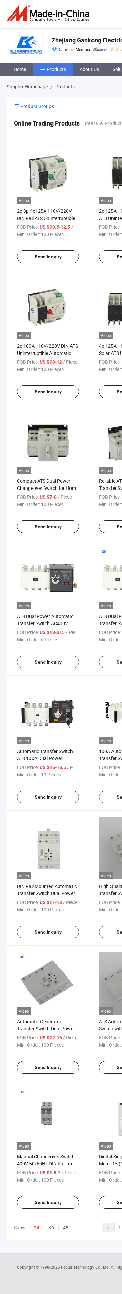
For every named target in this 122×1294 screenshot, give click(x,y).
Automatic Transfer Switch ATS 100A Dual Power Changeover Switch (45, 758)
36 (51, 1227)
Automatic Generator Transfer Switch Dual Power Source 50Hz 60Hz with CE (46, 1028)
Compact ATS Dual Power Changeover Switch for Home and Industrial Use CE (47, 488)
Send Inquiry (48, 256)
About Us (89, 69)
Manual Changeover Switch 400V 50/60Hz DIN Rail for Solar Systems (46, 1163)
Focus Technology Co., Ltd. (86, 1267)
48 (65, 1227)
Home (20, 69)
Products (56, 69)
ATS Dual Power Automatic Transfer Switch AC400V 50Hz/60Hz (45, 623)
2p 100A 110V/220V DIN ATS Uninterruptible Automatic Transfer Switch (47, 353)
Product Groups (36, 106)
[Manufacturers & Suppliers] (49, 13)
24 (36, 1227)
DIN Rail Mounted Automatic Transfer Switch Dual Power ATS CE (47, 893)
